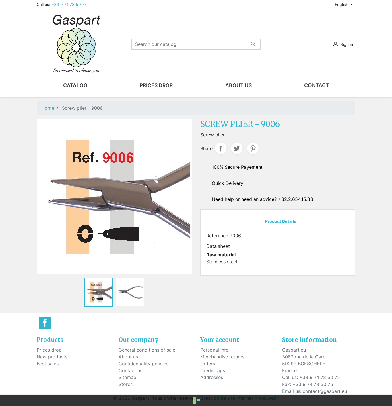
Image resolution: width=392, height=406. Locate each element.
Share (220, 148)
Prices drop (49, 350)
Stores (126, 384)
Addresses (211, 377)
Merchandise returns (222, 357)
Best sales (48, 363)
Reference (217, 235)
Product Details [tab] (280, 221)
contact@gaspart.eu (325, 391)
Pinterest (253, 148)
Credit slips (212, 370)
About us (128, 357)
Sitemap (127, 377)
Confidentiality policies (143, 363)
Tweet (236, 148)
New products (52, 357)
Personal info (214, 350)
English (342, 4)
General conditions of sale (147, 350)
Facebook (45, 323)
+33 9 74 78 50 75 (69, 4)
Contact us (130, 370)
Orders (207, 363)
